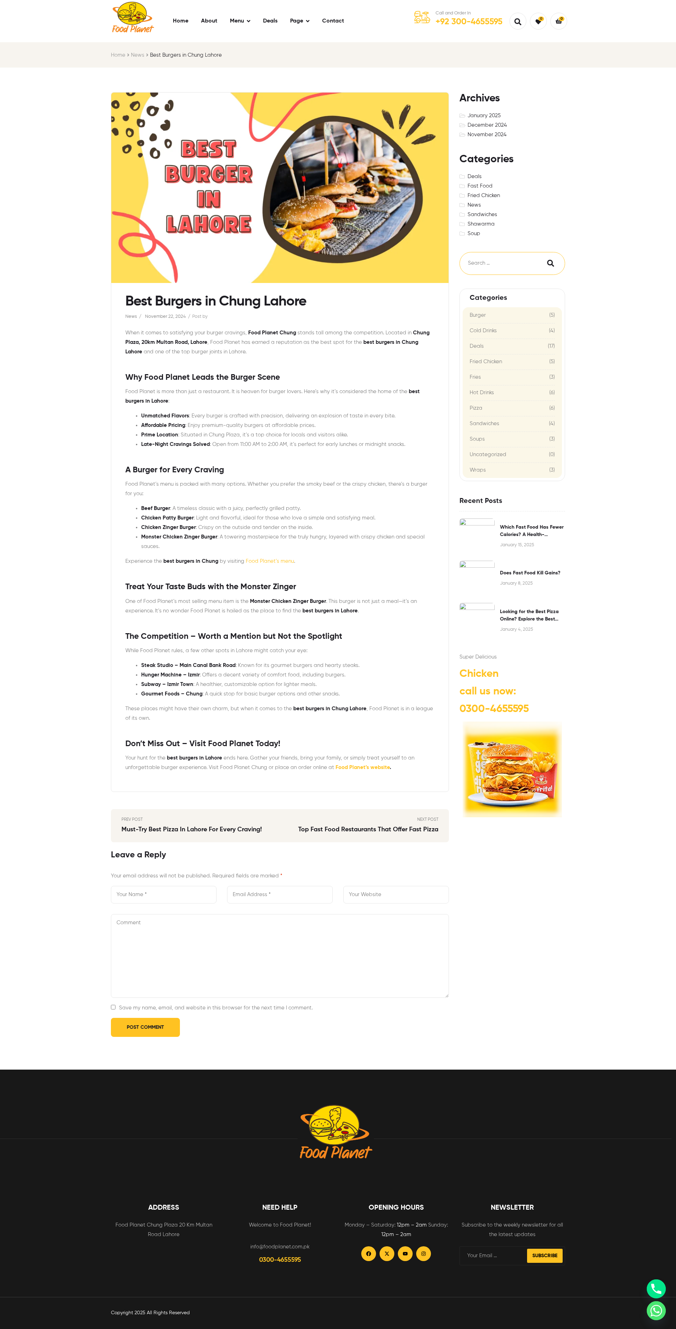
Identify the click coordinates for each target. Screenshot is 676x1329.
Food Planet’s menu (270, 561)
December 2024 (487, 125)
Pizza (476, 408)
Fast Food (480, 186)
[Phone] (656, 1288)
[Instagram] (423, 1253)
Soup (474, 233)
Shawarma (481, 224)
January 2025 (484, 115)
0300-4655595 (494, 709)
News (137, 55)
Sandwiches (482, 214)
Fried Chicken (484, 195)
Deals (475, 176)
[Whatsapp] (656, 1310)
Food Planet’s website (363, 767)
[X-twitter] (387, 1253)
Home (118, 55)
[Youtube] (405, 1253)
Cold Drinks (483, 330)
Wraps (478, 470)
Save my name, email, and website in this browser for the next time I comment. (216, 1007)
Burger (478, 315)
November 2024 (487, 134)
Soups (477, 439)
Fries (475, 377)
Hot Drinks (482, 392)
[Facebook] (368, 1253)
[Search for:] (496, 263)
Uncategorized (488, 454)
